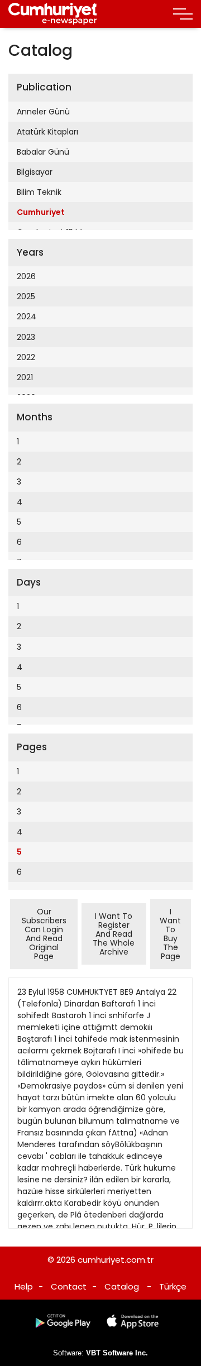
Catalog (121, 1286)
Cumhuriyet (41, 212)
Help (24, 1286)
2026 (26, 276)
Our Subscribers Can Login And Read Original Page (44, 934)
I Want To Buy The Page (170, 934)
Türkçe (172, 1286)
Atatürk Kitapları (47, 131)
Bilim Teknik (39, 192)
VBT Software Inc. (117, 1353)
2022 (26, 357)
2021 (25, 377)
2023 (26, 337)
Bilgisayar (34, 172)
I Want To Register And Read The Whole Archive (114, 933)
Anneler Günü (43, 111)
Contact (69, 1286)
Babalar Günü (43, 151)
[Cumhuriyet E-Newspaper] (52, 14)
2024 (26, 316)
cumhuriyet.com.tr (116, 1260)
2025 (26, 296)
